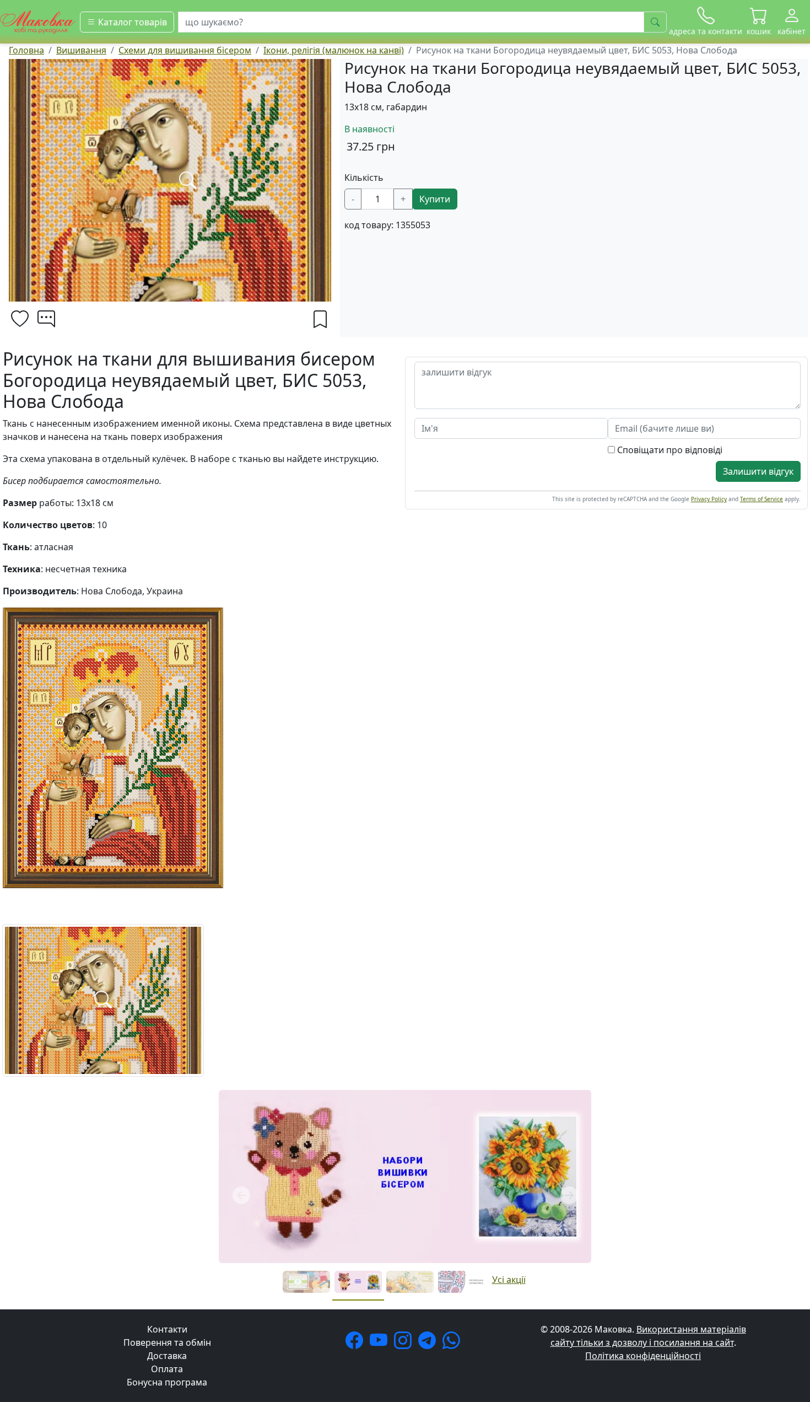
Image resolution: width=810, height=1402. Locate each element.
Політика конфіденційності (643, 1356)
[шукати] (655, 22)
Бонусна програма (167, 1382)
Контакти (167, 1329)
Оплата (167, 1369)
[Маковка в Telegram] (429, 1343)
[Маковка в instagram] (405, 1343)
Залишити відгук (758, 471)
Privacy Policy (709, 499)
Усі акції (509, 1280)
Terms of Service (761, 499)
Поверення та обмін (167, 1342)
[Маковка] (37, 21)
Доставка (167, 1356)
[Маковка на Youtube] (381, 1343)
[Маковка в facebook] (356, 1343)
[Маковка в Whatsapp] (453, 1343)
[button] (758, 21)
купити (434, 199)
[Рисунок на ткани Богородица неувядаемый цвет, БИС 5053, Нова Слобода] (103, 999)
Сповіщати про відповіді (668, 450)
